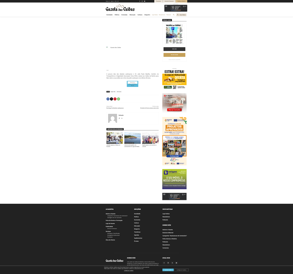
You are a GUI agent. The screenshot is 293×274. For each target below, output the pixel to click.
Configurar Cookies (181, 270)
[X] (111, 98)
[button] (174, 15)
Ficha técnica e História (170, 239)
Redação (121, 115)
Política (136, 217)
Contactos (166, 248)
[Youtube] (144, 1)
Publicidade (109, 226)
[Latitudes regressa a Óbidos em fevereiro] (114, 138)
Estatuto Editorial (168, 233)
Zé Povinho (119, 91)
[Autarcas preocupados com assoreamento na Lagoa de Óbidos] (132, 138)
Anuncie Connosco (112, 228)
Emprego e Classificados (113, 233)
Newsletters (166, 217)
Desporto (137, 229)
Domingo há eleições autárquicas (115, 108)
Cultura (136, 223)
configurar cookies (128, 270)
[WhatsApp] (118, 98)
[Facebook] (139, 1)
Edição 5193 (113, 91)
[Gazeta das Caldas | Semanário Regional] (120, 7)
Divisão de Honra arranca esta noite (149, 108)
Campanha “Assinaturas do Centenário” (117, 215)
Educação (137, 226)
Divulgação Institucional (113, 235)
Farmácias (110, 237)
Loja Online (166, 214)
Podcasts (165, 220)
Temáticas (137, 232)
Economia (137, 220)
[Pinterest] (115, 98)
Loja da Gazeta (110, 223)
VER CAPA (174, 49)
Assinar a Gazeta (168, 229)
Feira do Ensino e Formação (114, 220)
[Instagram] (142, 1)
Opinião (136, 235)
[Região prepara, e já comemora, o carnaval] (150, 138)
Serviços (108, 231)
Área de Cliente (110, 240)
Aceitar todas (168, 270)
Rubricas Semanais (114, 18)
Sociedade (137, 214)
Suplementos (138, 238)
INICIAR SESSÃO (174, 54)
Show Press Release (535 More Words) (133, 83)
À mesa (136, 241)
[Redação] (112, 118)
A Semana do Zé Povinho (124, 18)
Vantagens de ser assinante (114, 217)
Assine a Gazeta (110, 214)
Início (108, 18)
